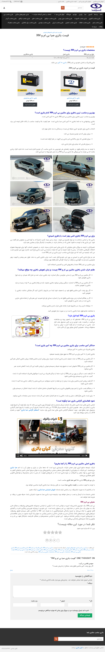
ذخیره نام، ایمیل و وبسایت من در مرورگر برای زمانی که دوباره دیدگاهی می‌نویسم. (63, 610)
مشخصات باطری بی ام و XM (46, 552)
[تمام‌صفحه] (18, 456)
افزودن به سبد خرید (73, 105)
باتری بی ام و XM (48, 548)
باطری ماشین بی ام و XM (50, 550)
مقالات (100, 27)
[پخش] (86, 456)
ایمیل (62, 601)
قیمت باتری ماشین (71, 2)
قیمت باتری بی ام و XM (21, 550)
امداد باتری (61, 2)
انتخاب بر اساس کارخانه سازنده (42, 14)
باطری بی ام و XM (78, 550)
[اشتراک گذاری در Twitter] (54, 540)
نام (90, 601)
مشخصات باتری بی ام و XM (62, 552)
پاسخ (11, 570)
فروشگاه (68, 14)
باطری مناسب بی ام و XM (36, 550)
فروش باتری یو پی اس (85, 2)
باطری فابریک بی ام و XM (65, 550)
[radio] (60, 532)
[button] (4, 8)
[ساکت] (21, 456)
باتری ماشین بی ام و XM (21, 548)
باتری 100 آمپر (62, 62)
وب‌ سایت (34, 601)
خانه (101, 14)
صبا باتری (13, 467)
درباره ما (94, 27)
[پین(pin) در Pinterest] (50, 540)
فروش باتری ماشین (98, 2)
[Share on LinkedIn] (47, 540)
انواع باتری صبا (60, 14)
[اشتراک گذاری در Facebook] (58, 540)
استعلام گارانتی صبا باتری (30, 410)
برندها (96, 14)
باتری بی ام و (58, 32)
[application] (52, 437)
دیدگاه (89, 583)
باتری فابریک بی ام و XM (35, 548)
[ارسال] (62, 8)
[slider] (54, 455)
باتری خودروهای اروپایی (49, 32)
